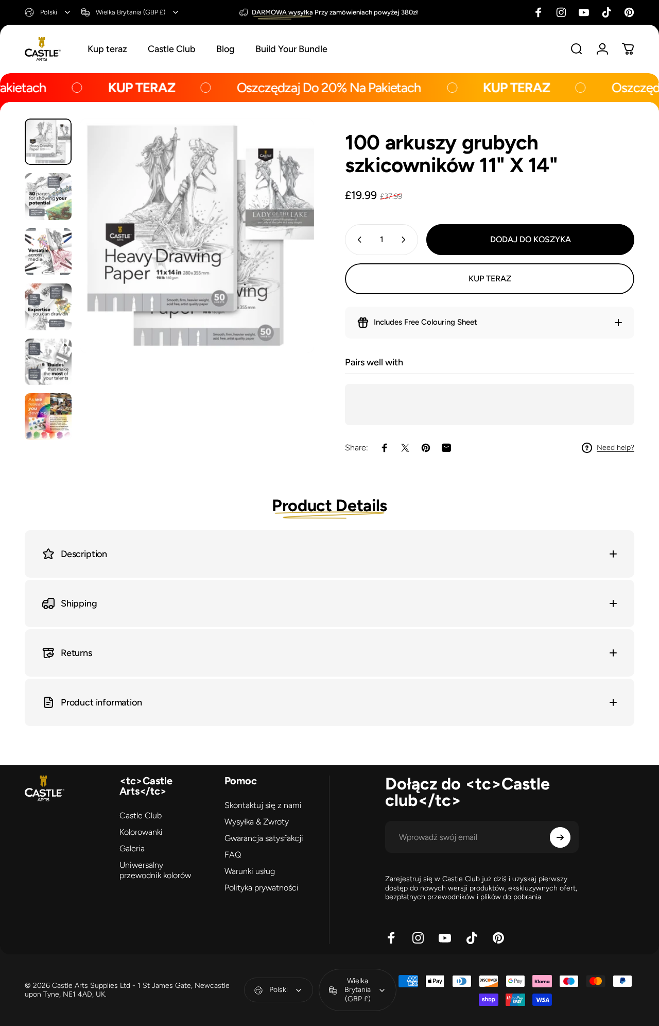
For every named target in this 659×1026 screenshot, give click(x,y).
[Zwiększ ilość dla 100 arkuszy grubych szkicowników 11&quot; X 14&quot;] (406, 240)
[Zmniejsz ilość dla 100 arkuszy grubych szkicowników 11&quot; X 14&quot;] (357, 240)
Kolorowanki (141, 832)
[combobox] (48, 12)
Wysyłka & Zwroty (256, 822)
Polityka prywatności (261, 888)
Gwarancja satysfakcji (263, 838)
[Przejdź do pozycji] (48, 142)
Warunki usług (249, 871)
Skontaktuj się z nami (263, 805)
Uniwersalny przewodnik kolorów (155, 870)
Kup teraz (490, 278)
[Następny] (287, 252)
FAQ (232, 855)
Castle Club (140, 815)
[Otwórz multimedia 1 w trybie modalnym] (197, 236)
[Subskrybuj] (560, 837)
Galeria (132, 848)
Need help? (615, 447)
